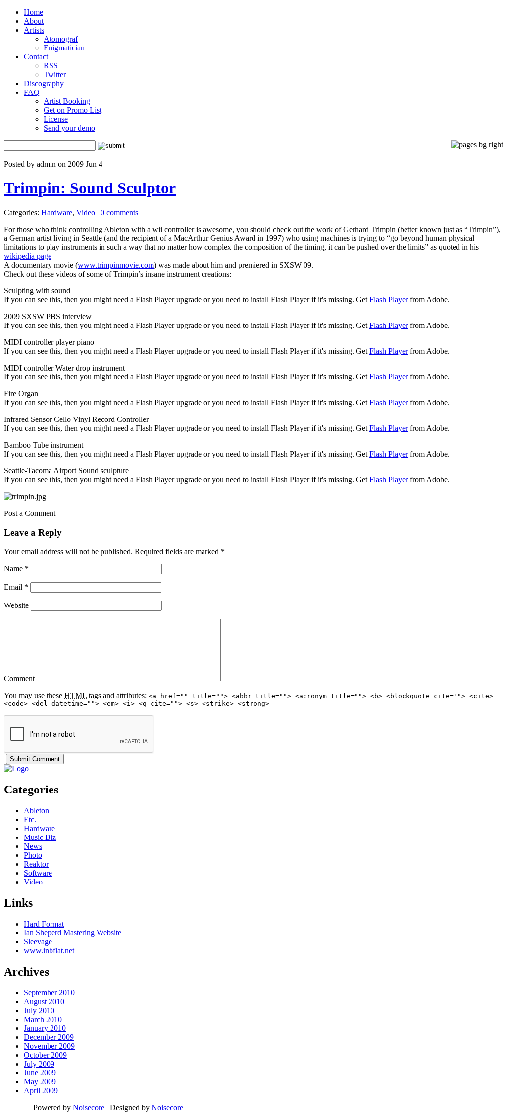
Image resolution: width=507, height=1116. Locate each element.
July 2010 (39, 1010)
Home (33, 12)
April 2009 (41, 1090)
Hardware (56, 212)
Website (16, 605)
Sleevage (38, 941)
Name (16, 568)
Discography (44, 83)
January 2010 (45, 1028)
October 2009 (45, 1055)
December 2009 (49, 1037)
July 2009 (39, 1064)
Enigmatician (64, 48)
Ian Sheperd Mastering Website (72, 933)
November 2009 (49, 1046)
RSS (51, 65)
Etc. (30, 819)
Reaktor (36, 864)
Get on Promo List (72, 110)
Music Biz (40, 837)
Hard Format (44, 924)
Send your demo (69, 128)
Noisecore (88, 1107)
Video (85, 212)
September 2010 (49, 992)
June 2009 (40, 1073)
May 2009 (40, 1081)
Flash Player (388, 299)
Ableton (36, 810)
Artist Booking (67, 101)
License (56, 119)
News (33, 846)
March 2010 (43, 1019)
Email (16, 587)
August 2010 (44, 1001)
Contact (36, 56)
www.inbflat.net (49, 950)
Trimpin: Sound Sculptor (90, 188)
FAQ (32, 92)
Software (38, 873)
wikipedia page (27, 256)
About (34, 21)
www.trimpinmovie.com (116, 265)
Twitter (55, 74)
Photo (33, 855)
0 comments (119, 212)
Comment (19, 678)
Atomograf (61, 39)
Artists (34, 30)
